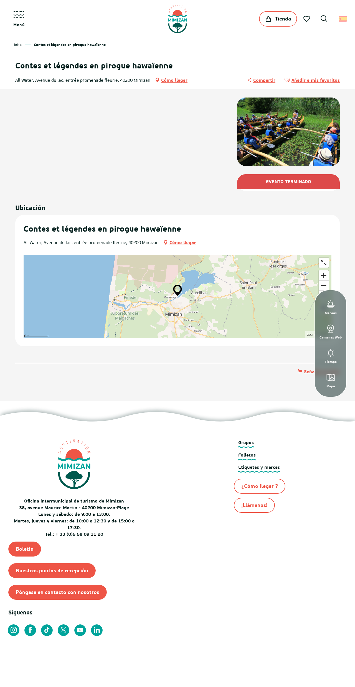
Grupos (246, 442)
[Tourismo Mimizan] (177, 19)
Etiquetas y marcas (259, 467)
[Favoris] (307, 19)
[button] (324, 19)
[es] (343, 18)
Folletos (247, 455)
